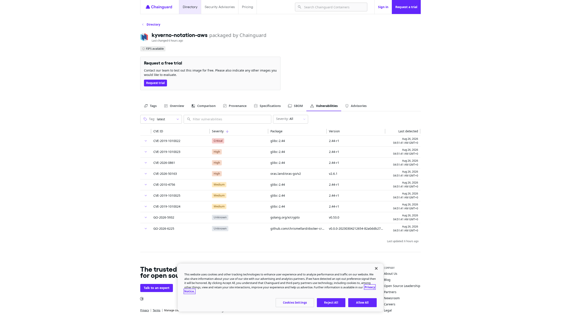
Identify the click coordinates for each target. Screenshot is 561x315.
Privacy (144, 310)
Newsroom (392, 298)
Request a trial (406, 7)
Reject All (331, 302)
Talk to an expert (156, 288)
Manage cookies (174, 310)
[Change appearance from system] (141, 299)
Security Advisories (220, 7)
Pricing (247, 7)
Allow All (362, 302)
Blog (387, 280)
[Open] (177, 119)
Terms (156, 310)
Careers (389, 304)
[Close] (376, 268)
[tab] (150, 106)
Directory (190, 7)
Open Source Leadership (402, 286)
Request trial (155, 83)
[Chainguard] (159, 7)
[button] (145, 131)
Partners (390, 292)
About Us (390, 273)
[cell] (145, 141)
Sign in (383, 7)
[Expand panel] (145, 141)
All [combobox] (284, 119)
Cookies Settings (295, 302)
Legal (388, 310)
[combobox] (333, 7)
